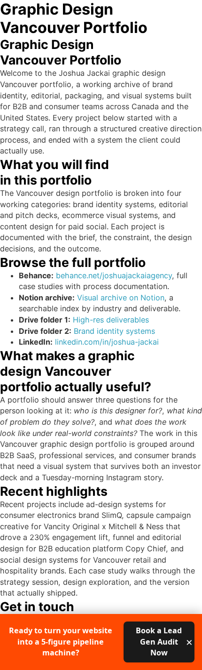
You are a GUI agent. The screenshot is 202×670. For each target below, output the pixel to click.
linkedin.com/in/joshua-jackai (107, 342)
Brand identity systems (114, 331)
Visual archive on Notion (120, 297)
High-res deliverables (111, 319)
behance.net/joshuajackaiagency (114, 275)
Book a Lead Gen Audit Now (159, 641)
